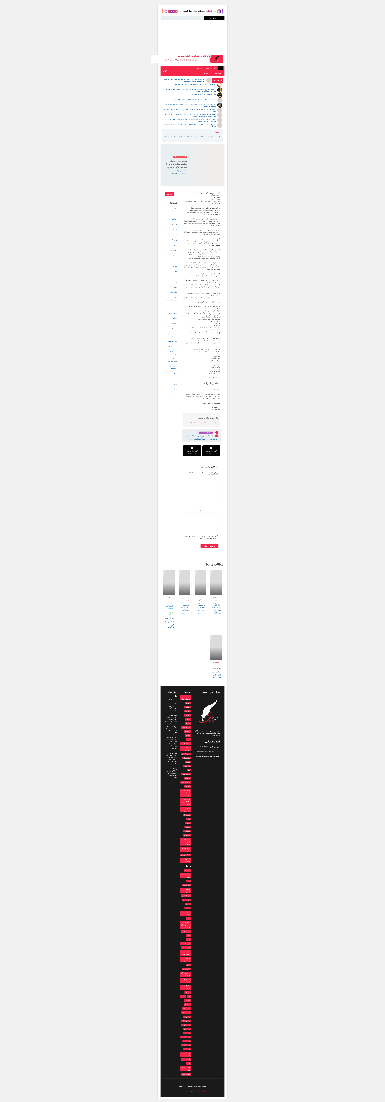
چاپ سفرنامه (186, 1025)
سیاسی (175, 297)
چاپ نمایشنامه (185, 1037)
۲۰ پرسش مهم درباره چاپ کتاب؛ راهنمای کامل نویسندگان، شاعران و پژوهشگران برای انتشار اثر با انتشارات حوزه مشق (190, 90)
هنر (189, 996)
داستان (188, 904)
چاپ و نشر (186, 1041)
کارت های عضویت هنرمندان (172, 335)
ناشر (188, 965)
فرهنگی (175, 318)
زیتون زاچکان (173, 287)
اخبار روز (174, 224)
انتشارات (187, 870)
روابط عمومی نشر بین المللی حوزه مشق (185, 925)
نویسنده (187, 992)
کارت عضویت (186, 1059)
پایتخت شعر (200, 68)
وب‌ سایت (214, 523)
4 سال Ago (216, 607)
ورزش (175, 389)
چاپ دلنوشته (186, 1012)
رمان (188, 918)
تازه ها (175, 245)
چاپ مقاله (187, 1033)
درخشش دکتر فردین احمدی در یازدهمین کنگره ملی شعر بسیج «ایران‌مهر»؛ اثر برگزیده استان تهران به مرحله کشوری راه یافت (190, 115)
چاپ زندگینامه (186, 1021)
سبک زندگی (173, 292)
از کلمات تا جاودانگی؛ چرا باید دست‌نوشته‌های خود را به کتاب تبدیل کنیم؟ (195, 84)
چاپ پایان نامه (186, 1045)
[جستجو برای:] (175, 194)
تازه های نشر (173, 250)
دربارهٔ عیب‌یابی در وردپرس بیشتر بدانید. (194, 1091)
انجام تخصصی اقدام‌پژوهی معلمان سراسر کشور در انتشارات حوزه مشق (194, 99)
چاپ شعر (187, 1029)
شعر (188, 939)
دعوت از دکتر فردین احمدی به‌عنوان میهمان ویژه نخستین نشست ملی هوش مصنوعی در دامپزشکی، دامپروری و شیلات (190, 120)
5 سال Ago (182, 171)
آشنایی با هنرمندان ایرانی (171, 207)
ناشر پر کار (186, 969)
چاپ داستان (186, 1008)
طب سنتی (174, 302)
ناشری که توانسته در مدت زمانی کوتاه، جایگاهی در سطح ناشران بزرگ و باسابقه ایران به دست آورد (190, 125)
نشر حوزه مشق (187, 981)
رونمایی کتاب (186, 931)
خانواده (175, 266)
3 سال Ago (169, 622)
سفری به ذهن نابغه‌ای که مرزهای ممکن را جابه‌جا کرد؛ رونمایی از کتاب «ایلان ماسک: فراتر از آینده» (171, 758)
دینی (176, 271)
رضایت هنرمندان (172, 281)
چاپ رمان (187, 1017)
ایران (188, 881)
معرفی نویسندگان (172, 373)
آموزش (175, 214)
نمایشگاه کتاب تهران (186, 987)
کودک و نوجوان (172, 346)
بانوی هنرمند (186, 885)
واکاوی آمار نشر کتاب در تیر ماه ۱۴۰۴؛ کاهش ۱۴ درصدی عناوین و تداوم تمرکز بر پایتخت (172, 705)
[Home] (220, 68)
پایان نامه (187, 1000)
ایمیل (198, 511)
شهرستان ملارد (185, 943)
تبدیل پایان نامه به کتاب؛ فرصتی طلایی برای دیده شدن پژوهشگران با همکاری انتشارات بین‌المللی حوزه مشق (190, 105)
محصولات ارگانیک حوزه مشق (172, 367)
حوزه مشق (186, 900)
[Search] (169, 71)
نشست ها (174, 379)
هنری (175, 384)
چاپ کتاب (174, 261)
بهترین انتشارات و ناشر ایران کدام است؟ (204, 94)
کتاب (188, 1063)
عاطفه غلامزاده (190, 436)
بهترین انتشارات (187, 890)
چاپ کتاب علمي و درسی (185, 1054)
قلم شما (174, 328)
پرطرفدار (174, 240)
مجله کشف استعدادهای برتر (172, 360)
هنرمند (183, 996)
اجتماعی (174, 219)
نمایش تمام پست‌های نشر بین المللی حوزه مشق (204, 422)
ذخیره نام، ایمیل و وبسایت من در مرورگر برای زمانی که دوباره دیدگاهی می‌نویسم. (200, 537)
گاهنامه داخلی (186, 1074)
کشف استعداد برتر (216, 73)
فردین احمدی (213, 439)
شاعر (188, 935)
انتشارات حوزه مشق (220, 30)
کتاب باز (206, 73)
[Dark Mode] (174, 71)
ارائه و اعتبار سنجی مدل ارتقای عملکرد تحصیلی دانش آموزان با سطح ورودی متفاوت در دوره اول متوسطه (184, 80)
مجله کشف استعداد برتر (197, 439)
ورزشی (175, 394)
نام (216, 511)
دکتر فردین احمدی (211, 68)
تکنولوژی (174, 255)
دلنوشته (187, 908)
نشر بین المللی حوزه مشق (178, 173)
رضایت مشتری (172, 276)
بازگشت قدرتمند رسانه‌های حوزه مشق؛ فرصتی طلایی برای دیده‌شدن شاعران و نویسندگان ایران (189, 110)
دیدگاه (216, 480)
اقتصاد (175, 235)
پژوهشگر (187, 1004)
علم (176, 308)
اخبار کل (174, 229)
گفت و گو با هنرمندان (180, 156)
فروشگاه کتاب (173, 323)
